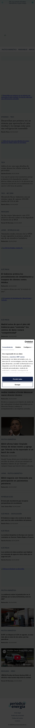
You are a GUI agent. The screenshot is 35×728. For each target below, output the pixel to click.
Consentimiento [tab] (7, 347)
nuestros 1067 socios (17, 357)
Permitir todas (17, 379)
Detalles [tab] (18, 347)
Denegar (17, 384)
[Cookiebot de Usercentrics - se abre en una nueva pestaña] (25, 342)
